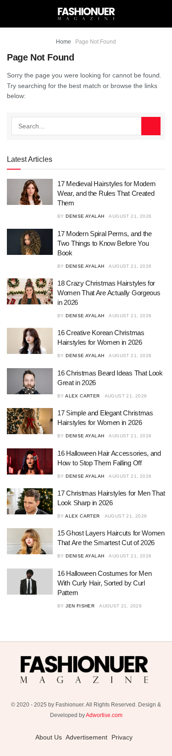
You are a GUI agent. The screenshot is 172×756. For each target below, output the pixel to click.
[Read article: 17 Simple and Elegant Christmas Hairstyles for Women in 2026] (30, 421)
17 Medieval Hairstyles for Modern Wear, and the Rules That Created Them (106, 193)
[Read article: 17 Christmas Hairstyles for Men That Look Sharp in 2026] (30, 501)
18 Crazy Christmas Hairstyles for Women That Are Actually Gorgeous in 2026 (108, 292)
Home (63, 42)
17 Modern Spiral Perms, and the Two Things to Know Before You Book (104, 243)
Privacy (122, 737)
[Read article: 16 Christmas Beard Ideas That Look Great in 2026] (30, 381)
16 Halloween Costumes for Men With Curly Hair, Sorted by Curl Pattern (104, 582)
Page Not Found (95, 42)
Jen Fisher (80, 605)
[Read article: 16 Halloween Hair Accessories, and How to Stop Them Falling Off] (30, 461)
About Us (48, 737)
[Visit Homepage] (86, 13)
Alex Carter (82, 395)
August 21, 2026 (130, 216)
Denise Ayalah (85, 216)
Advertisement (86, 737)
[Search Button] (151, 126)
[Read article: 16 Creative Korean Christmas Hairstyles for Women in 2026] (30, 341)
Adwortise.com (104, 715)
